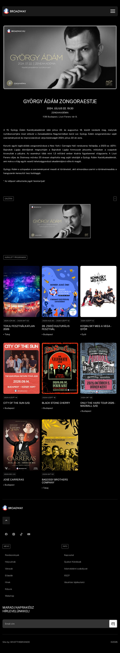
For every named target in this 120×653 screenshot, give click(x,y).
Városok (9, 568)
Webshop (9, 596)
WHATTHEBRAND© (20, 642)
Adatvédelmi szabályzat (76, 568)
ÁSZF (67, 575)
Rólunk (8, 589)
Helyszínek (10, 562)
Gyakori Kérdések (72, 562)
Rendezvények (12, 555)
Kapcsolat (69, 555)
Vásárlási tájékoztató (74, 582)
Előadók (9, 575)
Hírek (7, 582)
